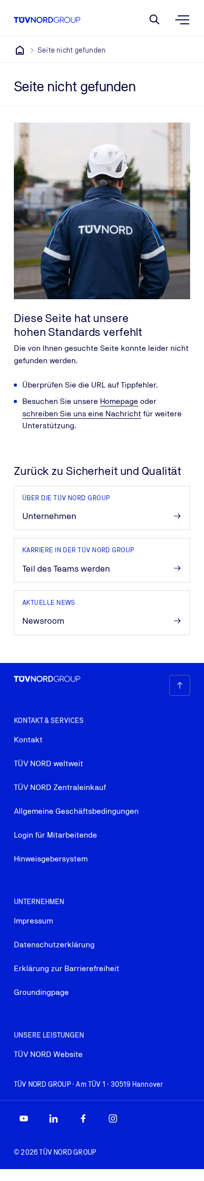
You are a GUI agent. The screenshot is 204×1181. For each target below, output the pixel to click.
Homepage (119, 401)
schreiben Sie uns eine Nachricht (81, 413)
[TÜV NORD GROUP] (20, 50)
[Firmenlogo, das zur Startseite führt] (47, 20)
